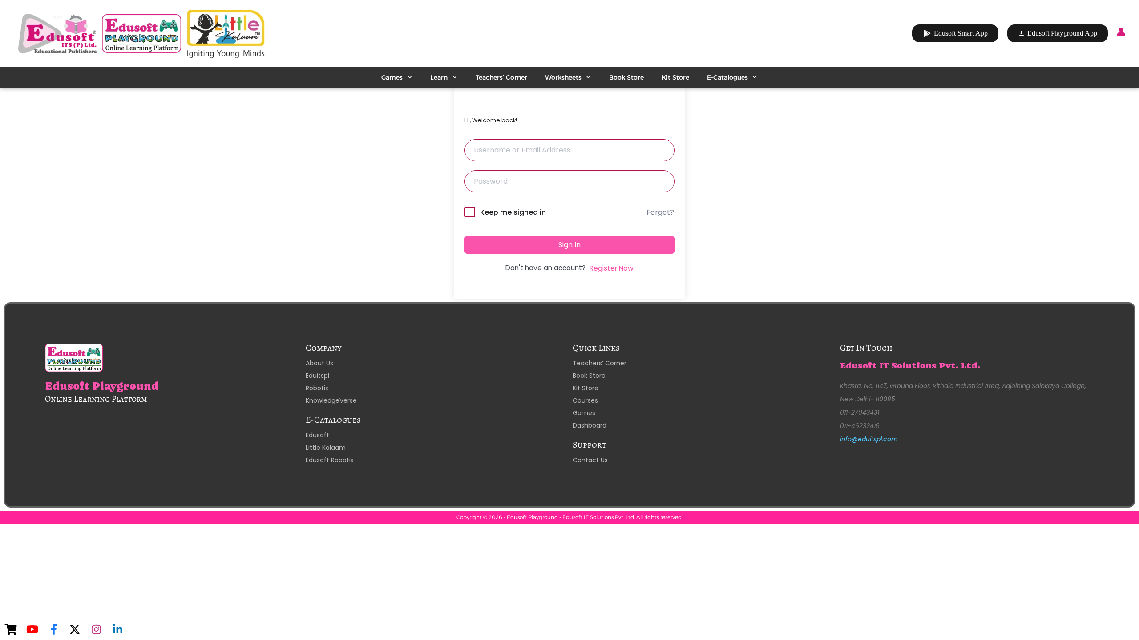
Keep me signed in (513, 212)
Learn (439, 77)
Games (392, 77)
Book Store (626, 77)
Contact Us (590, 460)
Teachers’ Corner (501, 77)
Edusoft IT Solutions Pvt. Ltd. (910, 365)
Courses (585, 400)
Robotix (317, 388)
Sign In (569, 245)
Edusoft (317, 435)
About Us (319, 363)
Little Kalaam (326, 447)
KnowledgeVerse (331, 400)
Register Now (612, 268)
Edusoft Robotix (330, 460)
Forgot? (660, 212)
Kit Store (675, 77)
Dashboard (589, 425)
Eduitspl (317, 375)
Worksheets (563, 77)
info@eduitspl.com (868, 439)
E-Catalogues (727, 77)
